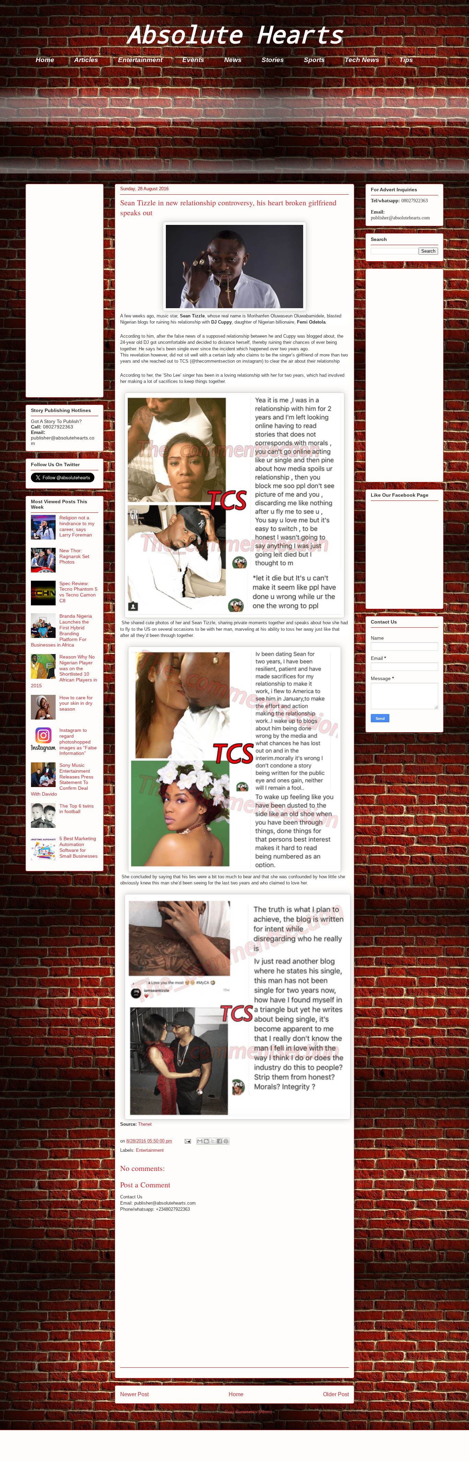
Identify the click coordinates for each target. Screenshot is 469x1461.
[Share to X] (212, 1141)
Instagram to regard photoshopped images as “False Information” (78, 741)
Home (45, 59)
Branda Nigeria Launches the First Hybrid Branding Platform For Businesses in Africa (61, 630)
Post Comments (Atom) (248, 1411)
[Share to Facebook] (219, 1141)
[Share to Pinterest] (225, 1141)
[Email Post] (187, 1141)
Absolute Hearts (234, 34)
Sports (314, 59)
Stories (273, 59)
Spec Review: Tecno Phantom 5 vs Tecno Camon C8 (78, 592)
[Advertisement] (231, 125)
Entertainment (140, 59)
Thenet (145, 1124)
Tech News (362, 59)
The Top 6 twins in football (76, 808)
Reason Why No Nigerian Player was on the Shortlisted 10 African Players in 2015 (64, 671)
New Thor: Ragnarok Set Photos (74, 556)
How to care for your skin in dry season (76, 703)
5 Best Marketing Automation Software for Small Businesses (78, 847)
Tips (406, 59)
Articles (86, 59)
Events (193, 59)
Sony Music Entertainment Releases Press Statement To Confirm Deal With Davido (62, 779)
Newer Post (134, 1394)
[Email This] (199, 1141)
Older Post (336, 1394)
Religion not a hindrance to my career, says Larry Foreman (76, 526)
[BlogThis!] (206, 1141)
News (233, 59)
